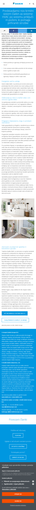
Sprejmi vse (18, 494)
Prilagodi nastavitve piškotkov (18, 505)
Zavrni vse (18, 501)
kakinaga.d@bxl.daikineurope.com (12, 412)
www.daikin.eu (6, 397)
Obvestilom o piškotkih (9, 489)
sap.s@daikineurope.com (9, 407)
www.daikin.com (17, 397)
